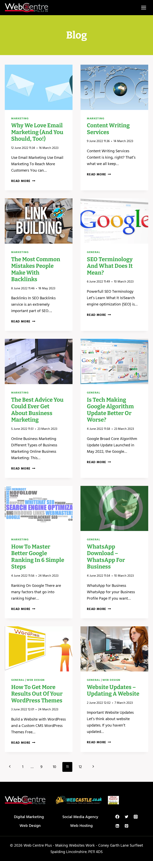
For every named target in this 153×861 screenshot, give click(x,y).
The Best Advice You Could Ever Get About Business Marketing (37, 409)
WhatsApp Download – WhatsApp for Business (106, 556)
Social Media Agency (80, 817)
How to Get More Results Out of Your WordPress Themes (37, 694)
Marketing (19, 118)
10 (54, 767)
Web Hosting (81, 825)
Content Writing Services (108, 128)
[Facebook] (117, 817)
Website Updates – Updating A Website (113, 690)
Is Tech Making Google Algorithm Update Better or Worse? (110, 409)
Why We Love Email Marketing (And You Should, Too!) (37, 132)
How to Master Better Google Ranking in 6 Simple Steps (37, 556)
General (93, 252)
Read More (23, 181)
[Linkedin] (117, 826)
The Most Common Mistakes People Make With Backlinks (35, 269)
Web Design (36, 680)
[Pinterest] (126, 826)
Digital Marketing (29, 817)
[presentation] (39, 87)
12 (80, 767)
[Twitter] (126, 817)
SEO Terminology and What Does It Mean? (110, 266)
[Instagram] (136, 817)
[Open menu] (143, 7)
